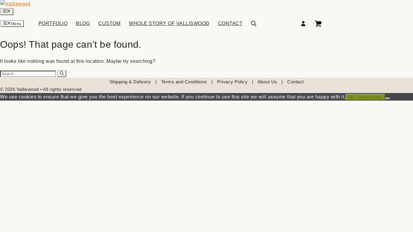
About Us (267, 81)
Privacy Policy (232, 81)
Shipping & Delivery (130, 81)
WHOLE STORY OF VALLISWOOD (169, 23)
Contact (295, 81)
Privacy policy (370, 97)
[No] (387, 98)
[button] (254, 23)
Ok (350, 97)
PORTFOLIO (53, 23)
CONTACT (230, 23)
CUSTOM (109, 23)
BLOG (83, 23)
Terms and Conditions (184, 81)
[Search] (61, 73)
